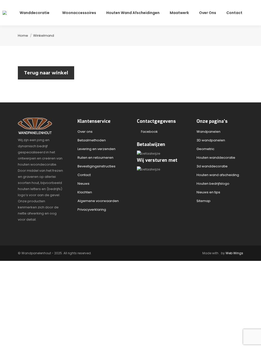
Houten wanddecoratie (216, 157)
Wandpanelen (208, 131)
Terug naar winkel (46, 73)
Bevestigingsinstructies (96, 166)
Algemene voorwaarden (98, 200)
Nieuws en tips (208, 192)
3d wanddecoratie (212, 166)
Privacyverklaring (91, 209)
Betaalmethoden (91, 140)
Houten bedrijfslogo (213, 183)
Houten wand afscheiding (218, 174)
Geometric (205, 148)
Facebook (148, 131)
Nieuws (83, 183)
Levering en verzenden (96, 148)
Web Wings (234, 253)
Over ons (85, 131)
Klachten (84, 192)
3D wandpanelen (211, 140)
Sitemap (204, 200)
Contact (84, 174)
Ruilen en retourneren (95, 157)
